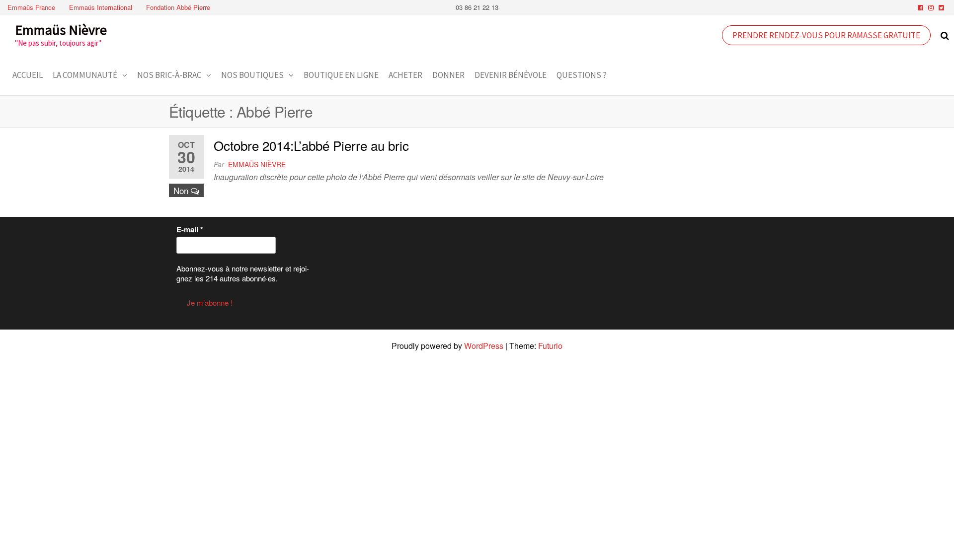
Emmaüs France (31, 7)
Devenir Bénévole (511, 74)
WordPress (483, 345)
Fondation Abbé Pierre (178, 7)
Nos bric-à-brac (169, 74)
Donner (448, 74)
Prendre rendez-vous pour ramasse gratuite (826, 35)
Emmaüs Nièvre (61, 30)
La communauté (85, 74)
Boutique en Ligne (341, 74)
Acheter (405, 74)
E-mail (189, 229)
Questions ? (581, 74)
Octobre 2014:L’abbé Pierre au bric (311, 145)
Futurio (550, 345)
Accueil (27, 74)
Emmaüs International (100, 7)
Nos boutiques (252, 74)
